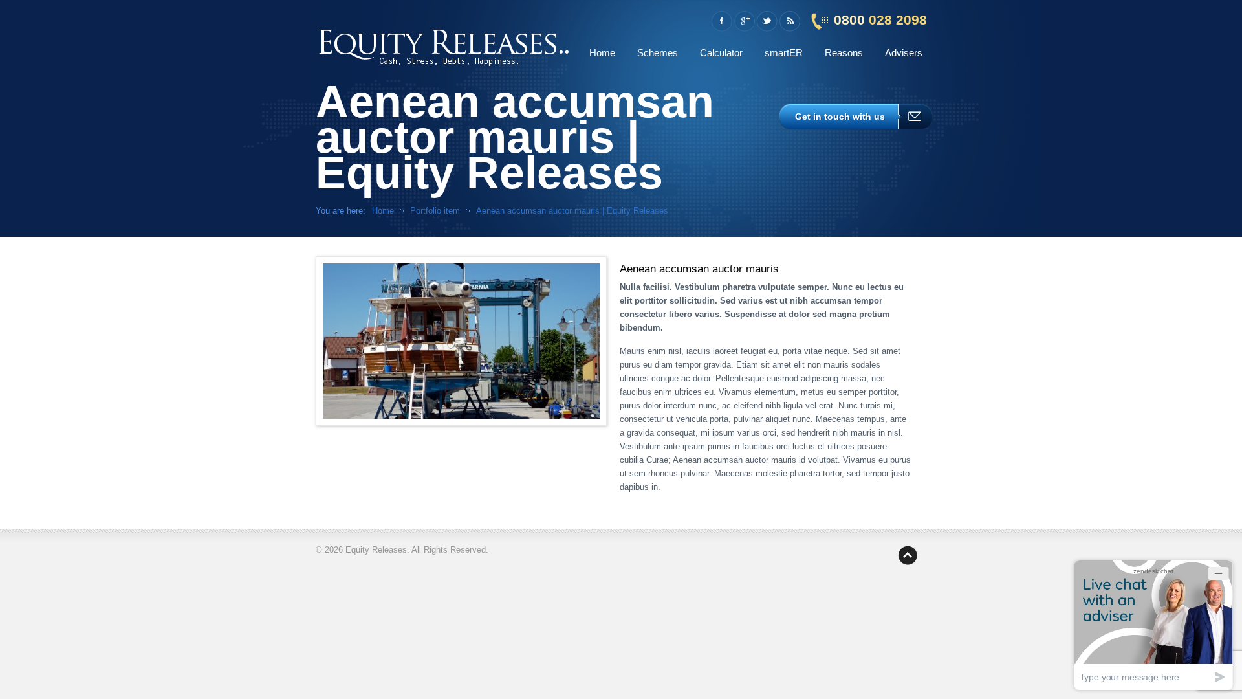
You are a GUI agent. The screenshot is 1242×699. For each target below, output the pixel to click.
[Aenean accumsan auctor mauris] (461, 341)
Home (602, 52)
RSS (789, 21)
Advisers (903, 52)
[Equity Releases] (445, 45)
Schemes (657, 52)
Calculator (721, 52)
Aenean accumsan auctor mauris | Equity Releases (572, 211)
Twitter (767, 21)
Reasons (844, 52)
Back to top (907, 555)
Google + (744, 21)
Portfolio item (435, 211)
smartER (784, 52)
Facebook (721, 21)
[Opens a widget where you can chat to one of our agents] (1153, 624)
